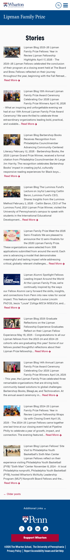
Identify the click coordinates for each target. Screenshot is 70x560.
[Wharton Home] (13, 5)
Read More (10, 80)
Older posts (12, 494)
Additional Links (34, 508)
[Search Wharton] (59, 5)
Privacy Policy (14, 551)
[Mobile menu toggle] (65, 5)
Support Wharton (35, 538)
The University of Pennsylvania (48, 547)
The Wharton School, (21, 547)
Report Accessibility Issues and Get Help (44, 551)
